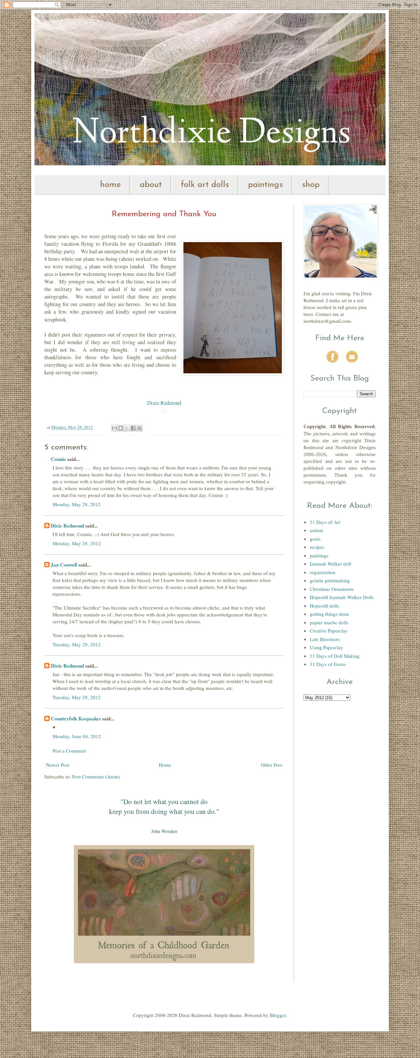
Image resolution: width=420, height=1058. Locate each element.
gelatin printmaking (330, 580)
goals (315, 538)
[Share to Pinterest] (139, 428)
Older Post (271, 764)
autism (316, 530)
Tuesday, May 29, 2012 (76, 644)
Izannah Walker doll (330, 563)
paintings (265, 184)
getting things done (329, 614)
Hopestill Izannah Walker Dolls (342, 597)
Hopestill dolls (324, 605)
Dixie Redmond (164, 402)
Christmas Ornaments (332, 589)
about (151, 184)
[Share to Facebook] (133, 428)
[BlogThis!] (120, 428)
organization (322, 572)
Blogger (278, 1015)
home (110, 184)
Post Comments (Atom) (96, 776)
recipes (317, 547)
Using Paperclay (326, 647)
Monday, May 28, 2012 (76, 504)
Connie (58, 459)
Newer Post (57, 764)
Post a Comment (69, 750)
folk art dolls (205, 184)
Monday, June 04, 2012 (76, 736)
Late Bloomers (325, 639)
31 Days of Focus (328, 664)
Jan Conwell (64, 564)
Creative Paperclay (329, 630)
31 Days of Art (325, 522)
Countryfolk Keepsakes (76, 718)
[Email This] (114, 428)
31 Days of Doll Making (335, 656)
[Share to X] (127, 428)
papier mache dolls (329, 622)
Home (165, 764)
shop (311, 184)
